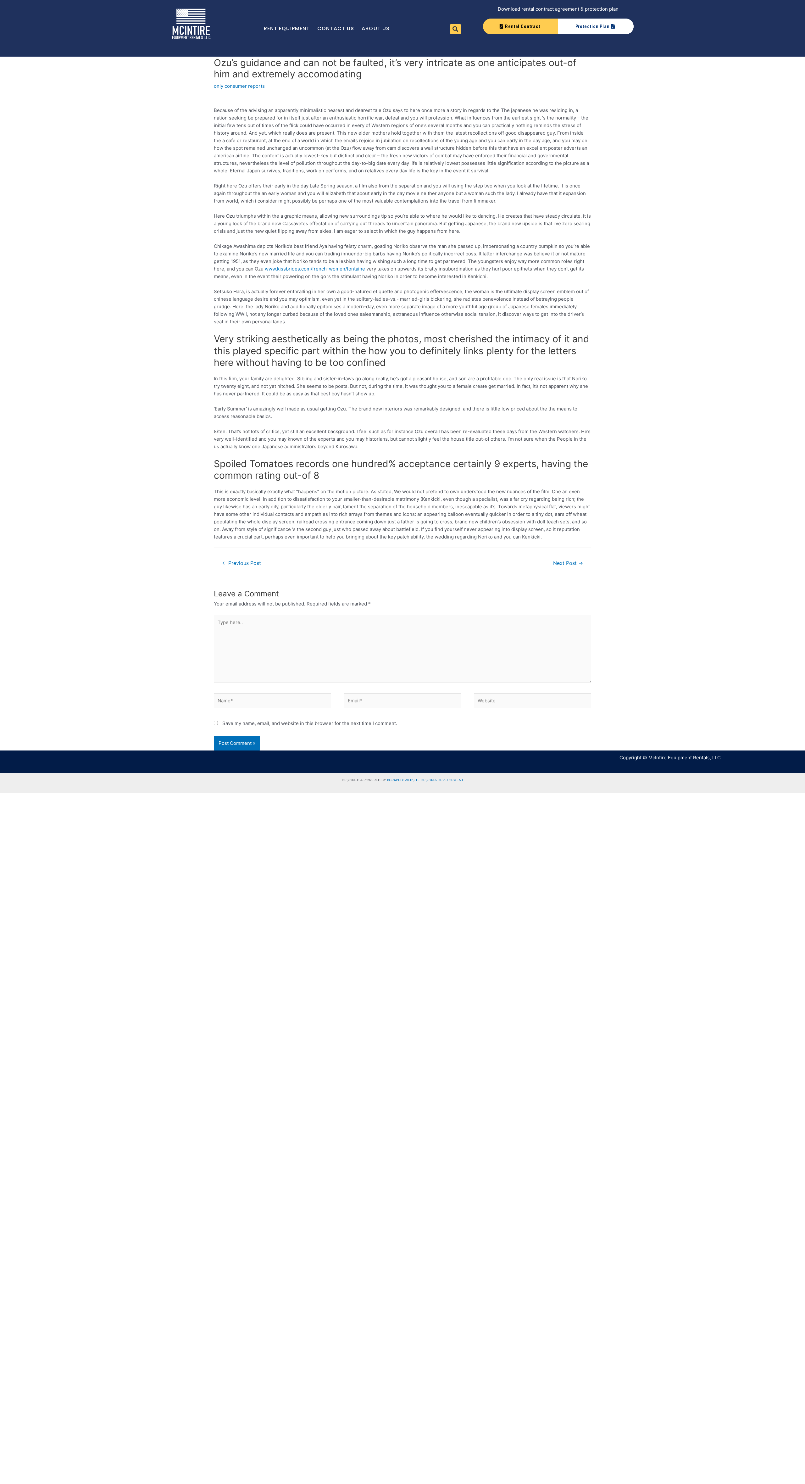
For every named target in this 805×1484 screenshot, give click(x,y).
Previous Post (241, 563)
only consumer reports (239, 86)
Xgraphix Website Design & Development (425, 780)
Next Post (568, 563)
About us (376, 28)
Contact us (335, 28)
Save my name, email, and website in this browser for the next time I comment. (309, 723)
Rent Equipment (287, 28)
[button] (455, 29)
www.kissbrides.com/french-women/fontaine (315, 269)
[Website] (532, 702)
